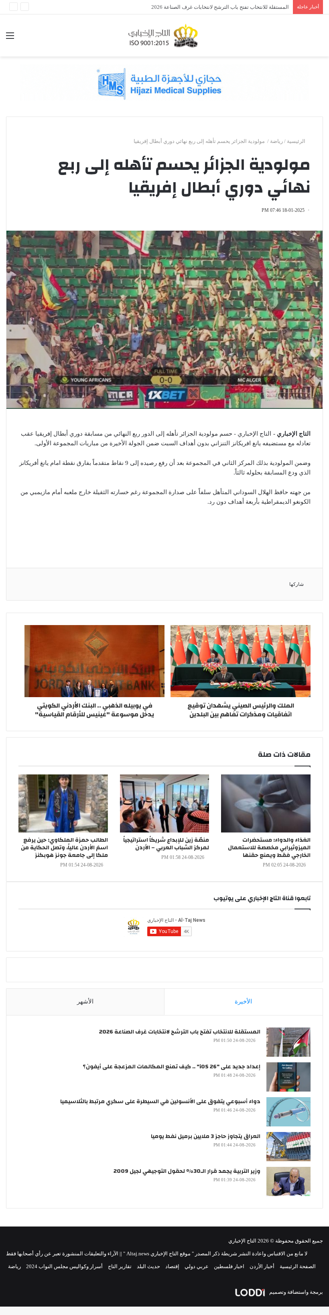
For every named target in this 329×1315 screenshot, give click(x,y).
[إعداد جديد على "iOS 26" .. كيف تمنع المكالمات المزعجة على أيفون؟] (288, 1077)
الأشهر (85, 1001)
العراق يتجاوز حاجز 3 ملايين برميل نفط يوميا (205, 1136)
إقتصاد (172, 1266)
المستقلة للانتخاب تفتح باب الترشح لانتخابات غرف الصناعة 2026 (179, 1032)
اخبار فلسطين (229, 1266)
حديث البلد (148, 1266)
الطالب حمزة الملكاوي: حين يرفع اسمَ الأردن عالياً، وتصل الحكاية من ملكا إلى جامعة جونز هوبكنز (64, 848)
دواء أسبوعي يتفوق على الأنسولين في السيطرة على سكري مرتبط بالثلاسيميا (160, 1101)
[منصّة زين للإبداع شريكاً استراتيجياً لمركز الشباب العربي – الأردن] (164, 803)
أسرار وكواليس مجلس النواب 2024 (64, 1266)
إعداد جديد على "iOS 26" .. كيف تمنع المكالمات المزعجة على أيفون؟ (171, 1067)
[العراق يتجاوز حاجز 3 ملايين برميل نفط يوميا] (288, 1146)
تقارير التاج (120, 1266)
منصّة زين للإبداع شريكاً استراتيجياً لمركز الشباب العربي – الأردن (166, 844)
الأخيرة (243, 1001)
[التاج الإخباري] (164, 35)
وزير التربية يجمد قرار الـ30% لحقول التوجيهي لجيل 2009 (228, 7)
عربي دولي (197, 1266)
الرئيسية (297, 141)
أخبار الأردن (262, 1266)
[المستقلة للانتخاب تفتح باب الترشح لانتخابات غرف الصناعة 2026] (288, 1042)
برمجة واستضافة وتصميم (295, 1292)
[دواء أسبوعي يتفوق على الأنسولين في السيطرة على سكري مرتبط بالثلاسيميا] (288, 1111)
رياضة (276, 141)
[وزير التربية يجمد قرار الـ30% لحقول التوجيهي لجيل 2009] (288, 1181)
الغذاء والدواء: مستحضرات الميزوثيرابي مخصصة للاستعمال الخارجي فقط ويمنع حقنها (269, 848)
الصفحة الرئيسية (298, 1266)
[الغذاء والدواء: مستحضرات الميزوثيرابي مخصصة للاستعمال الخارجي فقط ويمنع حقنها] (266, 803)
